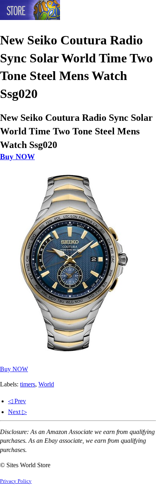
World (46, 384)
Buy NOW (17, 156)
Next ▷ (17, 411)
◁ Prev (17, 401)
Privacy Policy (16, 481)
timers (27, 384)
